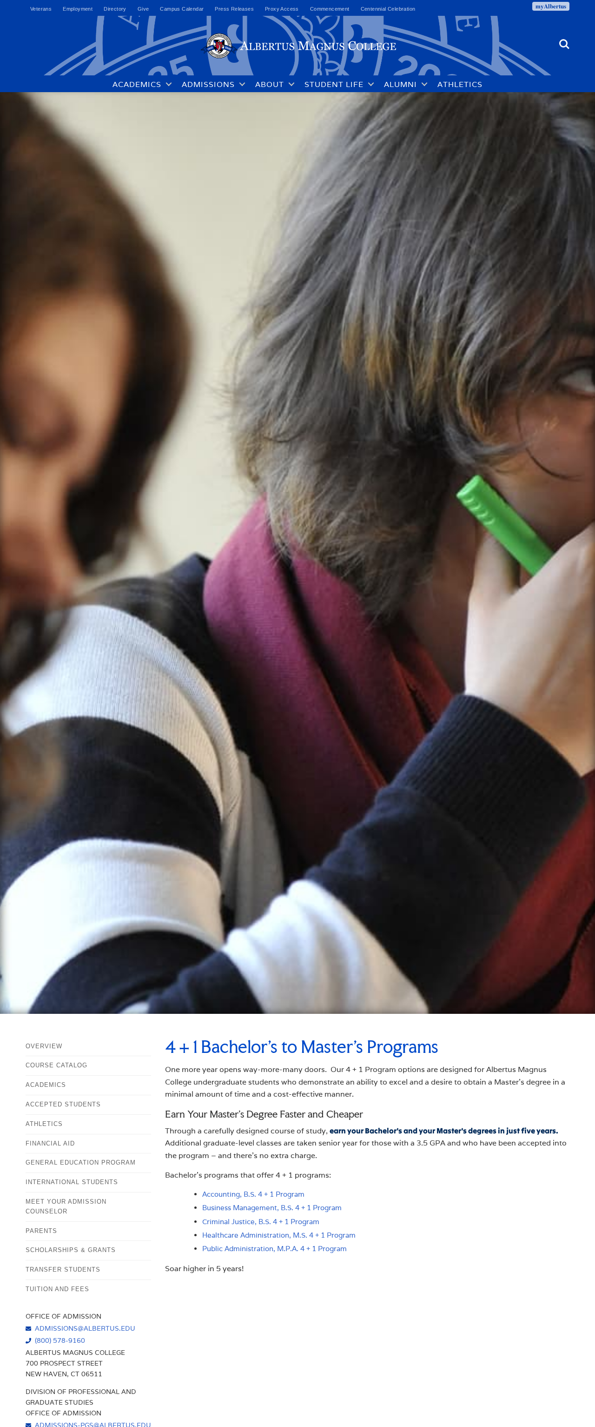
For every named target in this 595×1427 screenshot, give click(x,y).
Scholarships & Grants (71, 1249)
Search (564, 40)
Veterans (41, 9)
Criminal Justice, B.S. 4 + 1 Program (260, 1221)
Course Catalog (56, 1065)
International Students (72, 1182)
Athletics (460, 84)
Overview (44, 1046)
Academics (136, 84)
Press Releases (234, 9)
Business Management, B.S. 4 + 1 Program (272, 1207)
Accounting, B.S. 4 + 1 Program (253, 1194)
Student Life (334, 84)
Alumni (400, 84)
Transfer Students (63, 1269)
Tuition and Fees (57, 1289)
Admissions (208, 84)
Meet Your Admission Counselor (66, 1206)
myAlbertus (551, 6)
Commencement (330, 9)
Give (143, 9)
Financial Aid (50, 1143)
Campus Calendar (182, 9)
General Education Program (81, 1162)
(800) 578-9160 (60, 1340)
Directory (115, 9)
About (269, 84)
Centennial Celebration (388, 9)
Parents (41, 1230)
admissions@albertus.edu (85, 1328)
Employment (78, 9)
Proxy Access (282, 9)
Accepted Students (63, 1104)
